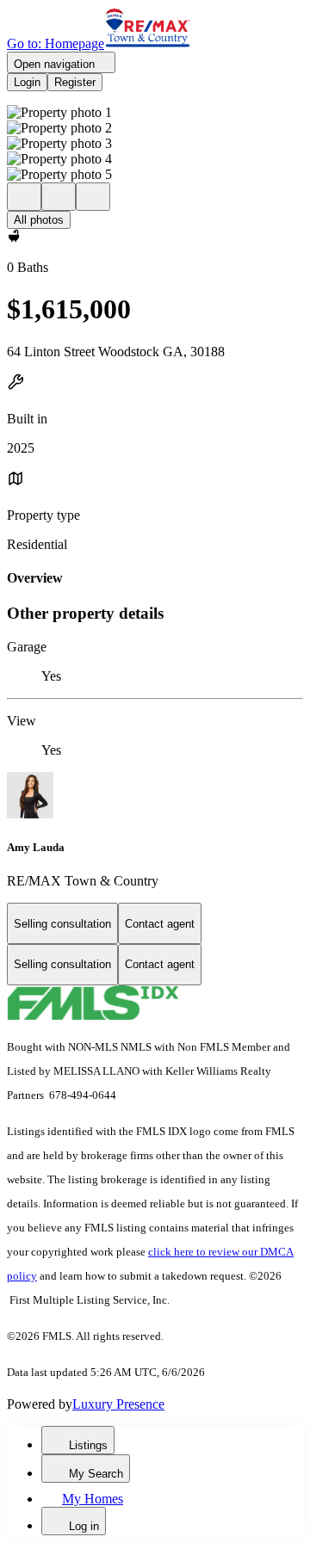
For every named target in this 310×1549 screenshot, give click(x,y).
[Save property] (58, 196)
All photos (39, 219)
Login (27, 82)
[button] (155, 112)
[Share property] (93, 196)
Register (75, 82)
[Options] (24, 196)
